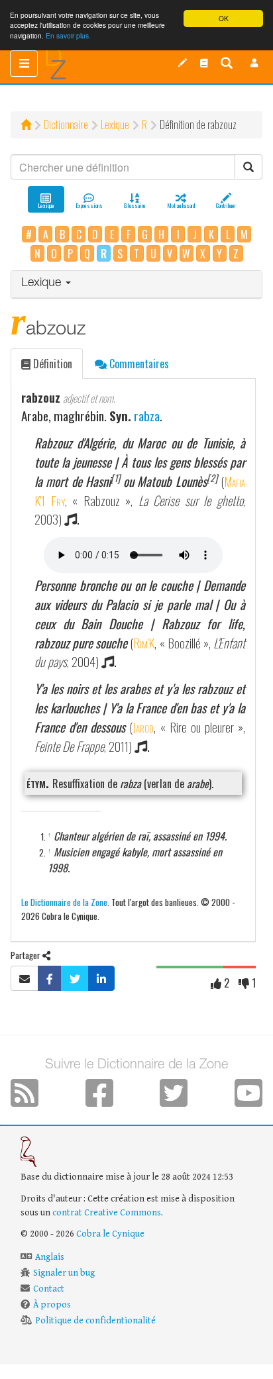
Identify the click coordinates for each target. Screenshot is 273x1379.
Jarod (143, 727)
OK (224, 18)
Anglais (49, 1257)
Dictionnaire (66, 124)
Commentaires (138, 364)
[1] (115, 478)
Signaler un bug (64, 1273)
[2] (212, 478)
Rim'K (143, 642)
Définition (51, 364)
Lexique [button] (42, 283)
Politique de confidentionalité (95, 1320)
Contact (48, 1289)
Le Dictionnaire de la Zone (64, 902)
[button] (254, 63)
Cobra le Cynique (110, 1234)
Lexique (115, 124)
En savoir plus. (68, 35)
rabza (147, 415)
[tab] (136, 284)
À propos (52, 1305)
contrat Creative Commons (106, 1212)
